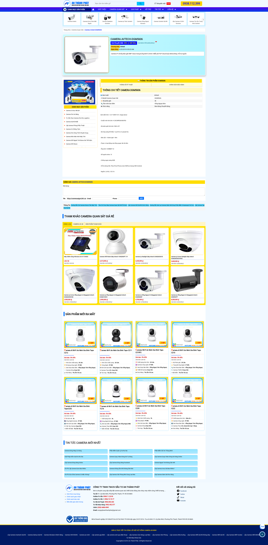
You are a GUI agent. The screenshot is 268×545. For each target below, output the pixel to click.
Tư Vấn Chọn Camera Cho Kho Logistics (78, 118)
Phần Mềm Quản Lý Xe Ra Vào (118, 450)
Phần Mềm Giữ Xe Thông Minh (164, 450)
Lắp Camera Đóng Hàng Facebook (120, 462)
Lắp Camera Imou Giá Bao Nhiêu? (164, 468)
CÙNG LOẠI (67, 224)
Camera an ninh (84, 535)
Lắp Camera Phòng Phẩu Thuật (75, 125)
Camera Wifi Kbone (71, 144)
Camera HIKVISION (71, 535)
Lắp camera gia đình (98, 535)
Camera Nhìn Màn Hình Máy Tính (75, 136)
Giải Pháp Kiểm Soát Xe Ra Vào (74, 456)
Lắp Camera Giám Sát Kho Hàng (164, 474)
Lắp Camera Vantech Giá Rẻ (17, 535)
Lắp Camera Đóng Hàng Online (74, 462)
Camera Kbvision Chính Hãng (53, 535)
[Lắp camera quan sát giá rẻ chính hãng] (93, 9)
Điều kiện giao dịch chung (75, 502)
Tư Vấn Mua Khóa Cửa (133, 538)
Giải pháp (135, 9)
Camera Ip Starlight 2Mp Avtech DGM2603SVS (149, 256)
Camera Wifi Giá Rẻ (218, 535)
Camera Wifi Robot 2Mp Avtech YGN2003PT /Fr (114, 256)
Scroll (262, 534)
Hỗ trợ (148, 9)
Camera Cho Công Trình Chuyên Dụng (77, 133)
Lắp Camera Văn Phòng (160, 535)
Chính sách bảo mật (73, 499)
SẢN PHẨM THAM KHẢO (94, 224)
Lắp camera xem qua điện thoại (117, 535)
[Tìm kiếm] (140, 3)
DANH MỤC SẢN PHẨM (76, 9)
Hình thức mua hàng (73, 494)
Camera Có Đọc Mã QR (73, 110)
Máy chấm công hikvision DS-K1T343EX (76, 256)
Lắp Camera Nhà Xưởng (177, 535)
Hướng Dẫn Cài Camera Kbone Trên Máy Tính (84, 205)
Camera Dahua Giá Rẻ (35, 535)
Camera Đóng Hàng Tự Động (73, 450)
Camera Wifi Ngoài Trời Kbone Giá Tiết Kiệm (79, 140)
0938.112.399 (191, 3)
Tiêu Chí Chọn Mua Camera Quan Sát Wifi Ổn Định (112, 205)
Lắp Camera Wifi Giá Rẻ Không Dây (198, 535)
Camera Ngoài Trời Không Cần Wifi (165, 462)
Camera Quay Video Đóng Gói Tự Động (121, 456)
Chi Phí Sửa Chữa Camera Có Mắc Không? (77, 474)
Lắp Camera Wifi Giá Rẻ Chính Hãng (138, 205)
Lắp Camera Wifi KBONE (252, 535)
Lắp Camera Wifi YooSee (234, 535)
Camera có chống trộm (73, 129)
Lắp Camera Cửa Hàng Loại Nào (139, 535)
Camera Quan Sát (77, 30)
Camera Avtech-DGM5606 (93, 30)
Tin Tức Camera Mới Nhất (83, 442)
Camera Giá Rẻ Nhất (72, 121)
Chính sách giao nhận (74, 496)
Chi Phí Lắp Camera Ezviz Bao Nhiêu (75, 468)
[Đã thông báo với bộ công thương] (76, 519)
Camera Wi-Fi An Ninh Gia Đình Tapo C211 (116, 350)
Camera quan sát (117, 9)
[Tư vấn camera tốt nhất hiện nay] (203, 20)
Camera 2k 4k (78, 224)
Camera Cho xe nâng (72, 114)
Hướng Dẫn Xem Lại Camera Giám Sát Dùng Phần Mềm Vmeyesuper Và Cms (172, 205)
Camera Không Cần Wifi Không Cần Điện (121, 468)
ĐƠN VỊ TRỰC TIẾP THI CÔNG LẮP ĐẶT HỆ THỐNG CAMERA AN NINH (134, 530)
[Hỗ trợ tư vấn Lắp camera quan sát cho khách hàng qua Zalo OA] (262, 526)
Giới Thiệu (102, 9)
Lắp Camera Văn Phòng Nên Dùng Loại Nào (122, 474)
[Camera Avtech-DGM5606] (86, 54)
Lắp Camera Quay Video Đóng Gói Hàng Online (168, 456)
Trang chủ (67, 30)
